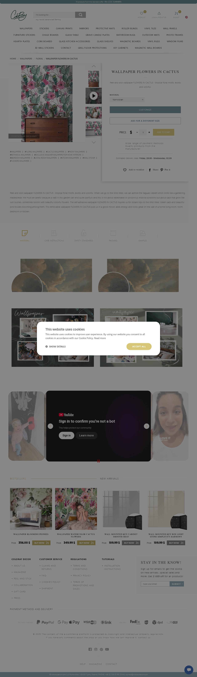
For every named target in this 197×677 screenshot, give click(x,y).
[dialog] (98, 338)
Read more (100, 338)
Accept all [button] (139, 346)
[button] (55, 346)
